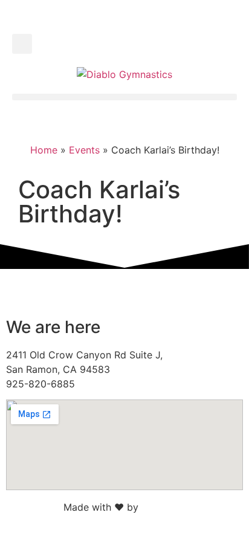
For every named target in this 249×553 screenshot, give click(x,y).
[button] (22, 44)
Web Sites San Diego (189, 507)
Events (84, 150)
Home (43, 150)
